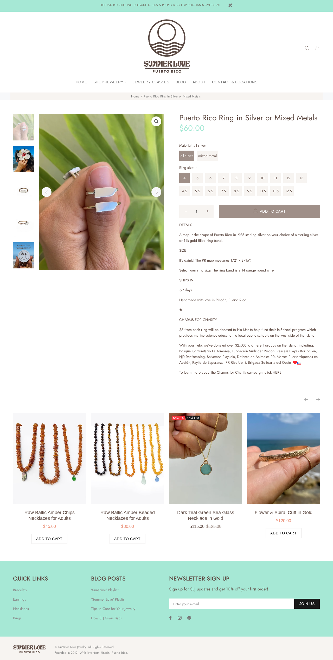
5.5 (197, 191)
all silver (187, 155)
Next (156, 192)
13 (301, 178)
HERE (277, 372)
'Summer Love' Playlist (108, 599)
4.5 (184, 191)
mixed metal (207, 155)
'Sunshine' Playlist (104, 590)
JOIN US (307, 604)
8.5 (236, 191)
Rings (17, 618)
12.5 (288, 191)
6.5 (210, 191)
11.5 (275, 191)
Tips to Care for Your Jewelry (113, 608)
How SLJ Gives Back (106, 618)
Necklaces (21, 608)
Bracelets (20, 590)
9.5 (249, 191)
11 (275, 178)
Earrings (19, 599)
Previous (47, 192)
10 (262, 178)
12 (288, 178)
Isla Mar (243, 329)
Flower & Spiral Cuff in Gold (283, 512)
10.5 (262, 191)
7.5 (223, 191)
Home (135, 96)
